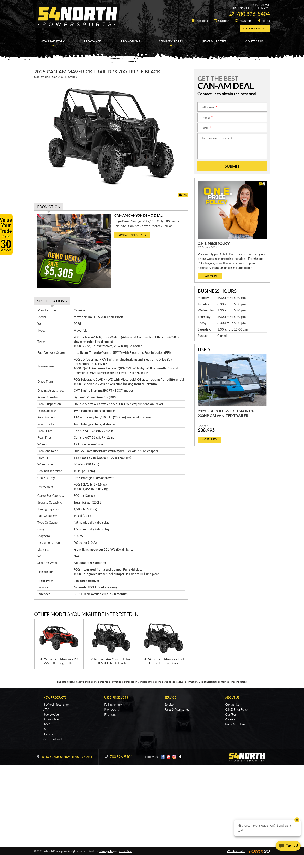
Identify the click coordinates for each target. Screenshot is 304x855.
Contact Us (232, 704)
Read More (210, 276)
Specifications (52, 301)
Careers (230, 719)
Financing (110, 714)
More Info (209, 439)
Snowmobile (51, 719)
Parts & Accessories (177, 709)
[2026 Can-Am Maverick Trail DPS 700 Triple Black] (111, 638)
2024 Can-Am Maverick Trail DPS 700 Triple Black (163, 661)
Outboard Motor (54, 739)
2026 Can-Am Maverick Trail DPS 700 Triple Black (111, 661)
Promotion (48, 206)
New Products (54, 697)
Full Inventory (113, 704)
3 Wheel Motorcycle (56, 704)
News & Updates (235, 724)
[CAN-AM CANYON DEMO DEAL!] (74, 251)
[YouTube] (168, 757)
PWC (46, 724)
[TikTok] (180, 757)
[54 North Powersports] (77, 16)
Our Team (231, 714)
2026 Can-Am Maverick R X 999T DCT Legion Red (59, 661)
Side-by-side (51, 714)
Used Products (116, 697)
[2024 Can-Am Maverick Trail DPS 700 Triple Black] (163, 638)
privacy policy (106, 851)
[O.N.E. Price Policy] (232, 210)
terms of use (125, 851)
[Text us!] (288, 846)
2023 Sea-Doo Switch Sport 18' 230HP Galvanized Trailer (227, 413)
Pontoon (48, 734)
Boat (46, 729)
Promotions (111, 709)
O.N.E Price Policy (255, 28)
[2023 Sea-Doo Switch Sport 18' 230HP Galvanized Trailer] (232, 380)
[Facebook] (163, 757)
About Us (232, 697)
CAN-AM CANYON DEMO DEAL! (138, 215)
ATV (46, 709)
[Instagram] (174, 757)
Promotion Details (132, 235)
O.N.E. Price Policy (214, 243)
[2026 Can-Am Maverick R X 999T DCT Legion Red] (59, 638)
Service (170, 697)
